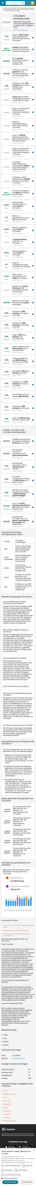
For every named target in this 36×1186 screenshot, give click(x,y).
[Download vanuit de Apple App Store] (10, 1147)
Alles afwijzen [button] (27, 1182)
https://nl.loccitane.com (21, 30)
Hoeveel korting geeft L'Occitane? (16, 930)
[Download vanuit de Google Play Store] (25, 1147)
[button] (18, 1178)
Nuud (6, 1107)
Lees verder (29, 1162)
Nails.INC (7, 1101)
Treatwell (7, 1114)
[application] (18, 904)
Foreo (6, 1091)
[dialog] (18, 1167)
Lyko (5, 1097)
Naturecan (8, 1104)
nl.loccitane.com (18, 1058)
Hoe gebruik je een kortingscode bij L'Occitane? (17, 935)
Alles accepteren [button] (10, 1182)
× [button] (33, 1150)
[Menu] (3, 3)
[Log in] (32, 3)
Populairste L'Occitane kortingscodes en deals (19, 926)
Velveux (6, 1117)
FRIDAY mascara (10, 1094)
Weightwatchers (10, 1121)
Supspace (7, 1111)
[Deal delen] (28, 3)
